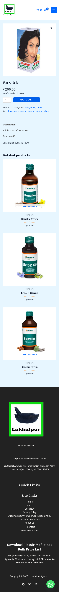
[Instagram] (35, 584)
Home (29, 501)
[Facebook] (23, 584)
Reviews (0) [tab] (9, 135)
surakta (30, 111)
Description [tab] (9, 124)
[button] (51, 28)
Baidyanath (30, 107)
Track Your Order (29, 530)
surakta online (42, 111)
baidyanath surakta (17, 111)
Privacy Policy (29, 512)
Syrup (39, 107)
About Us (29, 522)
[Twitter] (29, 584)
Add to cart (26, 99)
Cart (29, 505)
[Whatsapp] (50, 584)
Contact (31, 526)
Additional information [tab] (15, 130)
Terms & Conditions (29, 519)
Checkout (29, 508)
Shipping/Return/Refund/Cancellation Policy (29, 515)
